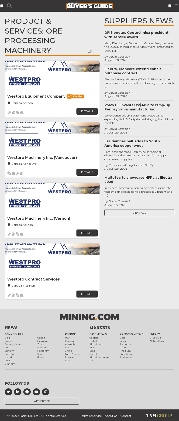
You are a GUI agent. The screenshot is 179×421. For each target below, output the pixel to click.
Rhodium (125, 350)
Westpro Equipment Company (36, 96)
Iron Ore (9, 347)
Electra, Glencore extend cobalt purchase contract (132, 71)
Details (87, 111)
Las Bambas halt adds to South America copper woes (132, 143)
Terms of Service (91, 416)
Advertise (42, 401)
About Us (111, 416)
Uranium (10, 363)
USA (67, 337)
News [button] (11, 327)
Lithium (9, 350)
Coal (7, 360)
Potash (41, 357)
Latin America (73, 354)
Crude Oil (155, 337)
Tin (91, 360)
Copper (9, 340)
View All (139, 212)
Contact (125, 416)
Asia (67, 360)
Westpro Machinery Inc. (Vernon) (38, 218)
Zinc (39, 344)
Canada (69, 340)
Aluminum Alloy (99, 357)
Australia (70, 344)
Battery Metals (13, 344)
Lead (92, 350)
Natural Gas (157, 340)
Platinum (42, 347)
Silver (40, 354)
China (68, 350)
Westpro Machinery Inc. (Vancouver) (42, 157)
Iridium (124, 347)
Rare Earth (11, 354)
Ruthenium (127, 357)
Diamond (42, 340)
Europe (69, 357)
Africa (68, 347)
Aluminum (96, 344)
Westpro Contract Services (33, 279)
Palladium (43, 350)
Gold (7, 337)
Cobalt (41, 337)
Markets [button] (100, 327)
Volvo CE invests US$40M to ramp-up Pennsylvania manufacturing (137, 107)
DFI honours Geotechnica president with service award (136, 35)
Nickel (8, 357)
